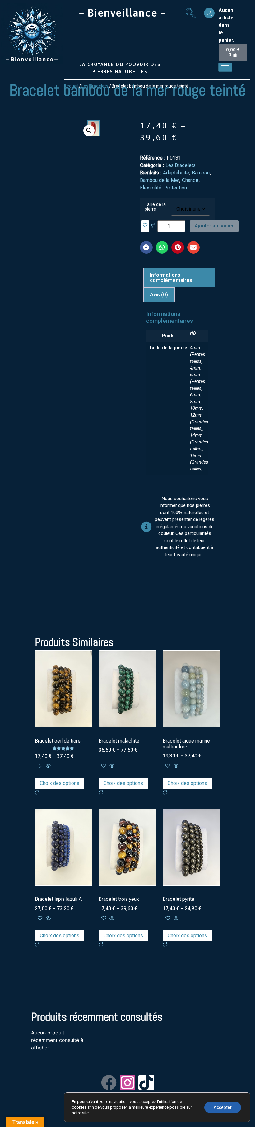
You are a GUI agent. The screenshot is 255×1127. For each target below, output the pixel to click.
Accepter (223, 1107)
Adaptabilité (176, 173)
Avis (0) (159, 294)
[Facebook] (109, 1082)
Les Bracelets (180, 165)
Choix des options (59, 783)
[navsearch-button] (190, 14)
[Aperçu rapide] (47, 766)
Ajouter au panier (214, 226)
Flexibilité (150, 188)
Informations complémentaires (171, 277)
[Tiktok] (146, 1082)
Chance (190, 180)
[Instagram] (127, 1082)
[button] (146, 247)
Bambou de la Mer (159, 180)
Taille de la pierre (155, 207)
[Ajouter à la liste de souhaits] (145, 226)
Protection (175, 188)
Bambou (201, 173)
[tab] (179, 277)
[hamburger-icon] (225, 67)
